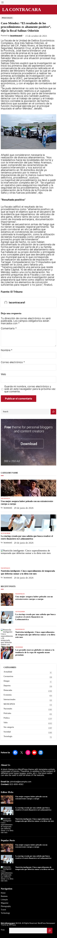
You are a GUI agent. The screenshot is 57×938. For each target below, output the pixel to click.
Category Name (9, 473)
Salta (5, 722)
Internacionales (9, 699)
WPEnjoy (12, 925)
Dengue (7, 681)
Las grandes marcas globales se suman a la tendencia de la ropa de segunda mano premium (34, 652)
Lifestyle (4, 900)
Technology (5, 913)
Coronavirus (8, 676)
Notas (3, 930)
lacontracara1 (16, 35)
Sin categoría (9, 727)
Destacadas (8, 690)
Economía (7, 695)
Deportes (7, 686)
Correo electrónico (13, 362)
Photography (6, 906)
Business (4, 896)
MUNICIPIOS (9, 704)
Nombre (6, 350)
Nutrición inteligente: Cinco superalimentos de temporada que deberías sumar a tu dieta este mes (28, 572)
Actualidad (5, 533)
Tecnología (8, 736)
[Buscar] (49, 930)
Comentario (9, 328)
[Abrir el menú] (2, 2)
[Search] (53, 411)
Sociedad (19, 647)
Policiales (7, 18)
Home (3, 893)
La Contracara (21, 9)
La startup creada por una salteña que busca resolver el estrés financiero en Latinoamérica (27, 537)
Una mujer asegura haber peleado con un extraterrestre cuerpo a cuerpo (27, 502)
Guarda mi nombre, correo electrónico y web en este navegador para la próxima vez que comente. (29, 389)
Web (3, 374)
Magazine (4, 903)
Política (7, 718)
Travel (3, 910)
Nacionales (5, 498)
